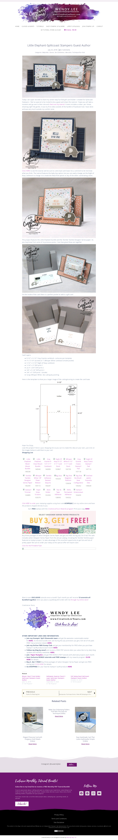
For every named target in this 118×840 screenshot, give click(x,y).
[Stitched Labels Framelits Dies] (88, 479)
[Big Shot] (58, 476)
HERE (87, 509)
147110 (88, 469)
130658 (68, 483)
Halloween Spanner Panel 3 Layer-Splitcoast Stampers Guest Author (55, 678)
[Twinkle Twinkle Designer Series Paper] (27, 479)
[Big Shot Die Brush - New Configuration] (78, 479)
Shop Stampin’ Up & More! (55, 26)
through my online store (79, 600)
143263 (58, 479)
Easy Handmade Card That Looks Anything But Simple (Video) (85, 739)
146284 (27, 486)
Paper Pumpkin (36, 655)
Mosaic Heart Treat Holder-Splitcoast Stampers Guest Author (31, 678)
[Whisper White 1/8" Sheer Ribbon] (37, 479)
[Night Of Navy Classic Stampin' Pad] (88, 463)
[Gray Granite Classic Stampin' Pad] (78, 464)
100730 (68, 469)
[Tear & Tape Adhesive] (58, 492)
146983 (48, 469)
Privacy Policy (59, 815)
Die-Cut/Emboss (60, 52)
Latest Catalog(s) (73, 26)
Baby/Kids (45, 52)
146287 (48, 486)
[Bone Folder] (48, 491)
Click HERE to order (29, 503)
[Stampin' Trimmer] (27, 491)
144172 (38, 486)
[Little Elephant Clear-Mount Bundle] (37, 463)
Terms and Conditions (59, 819)
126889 (27, 495)
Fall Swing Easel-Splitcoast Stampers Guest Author (80, 677)
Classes (51, 52)
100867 (58, 469)
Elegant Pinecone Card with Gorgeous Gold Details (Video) (32, 739)
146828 (88, 486)
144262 (78, 486)
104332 (68, 498)
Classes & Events (28, 26)
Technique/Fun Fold (78, 52)
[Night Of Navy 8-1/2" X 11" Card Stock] (58, 463)
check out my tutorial (57, 104)
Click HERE (26, 171)
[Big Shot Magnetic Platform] (68, 478)
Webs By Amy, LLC (71, 837)
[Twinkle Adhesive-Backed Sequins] (48, 479)
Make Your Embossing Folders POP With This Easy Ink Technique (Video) (59, 712)
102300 (48, 495)
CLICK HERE (39, 664)
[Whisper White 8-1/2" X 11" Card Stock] (68, 463)
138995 (58, 498)
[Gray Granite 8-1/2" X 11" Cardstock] (48, 463)
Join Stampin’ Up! (88, 26)
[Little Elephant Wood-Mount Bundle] (27, 464)
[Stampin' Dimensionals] (78, 491)
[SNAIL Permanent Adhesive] (68, 492)
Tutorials (40, 26)
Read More (33, 744)
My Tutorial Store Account (51, 30)
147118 (78, 472)
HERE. (31, 641)
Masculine (68, 52)
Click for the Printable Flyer (32, 546)
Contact (100, 26)
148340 (38, 469)
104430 (78, 495)
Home (17, 26)
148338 (27, 472)
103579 (38, 498)
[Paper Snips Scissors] (37, 492)
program (60, 509)
